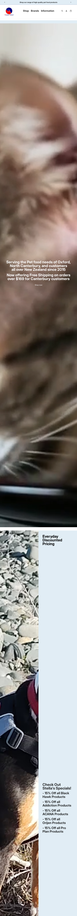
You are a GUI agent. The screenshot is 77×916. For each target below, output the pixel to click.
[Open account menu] (66, 11)
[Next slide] (71, 2)
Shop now (38, 285)
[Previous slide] (5, 2)
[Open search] (62, 11)
